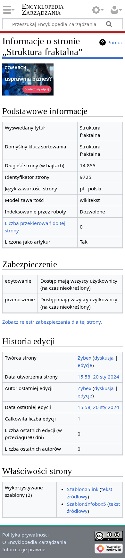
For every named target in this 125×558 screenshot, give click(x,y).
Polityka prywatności (25, 534)
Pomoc (115, 42)
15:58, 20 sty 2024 (98, 376)
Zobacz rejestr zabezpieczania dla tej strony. (52, 322)
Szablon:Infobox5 (86, 504)
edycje (85, 365)
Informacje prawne (24, 549)
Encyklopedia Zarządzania (43, 9)
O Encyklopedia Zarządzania (34, 542)
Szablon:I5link (82, 489)
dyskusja (104, 357)
